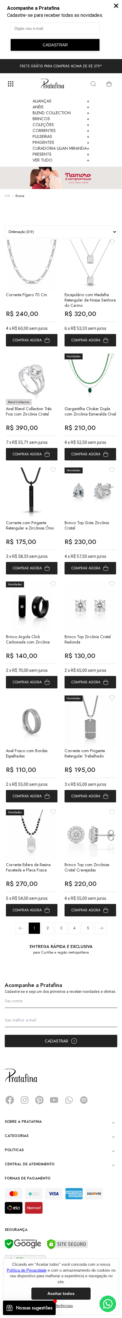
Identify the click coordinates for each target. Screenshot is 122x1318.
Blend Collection (61, 113)
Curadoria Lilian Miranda (61, 148)
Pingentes (61, 142)
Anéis (61, 107)
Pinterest (39, 1100)
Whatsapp (69, 1100)
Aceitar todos (61, 1293)
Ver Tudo (61, 160)
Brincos (61, 119)
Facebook (10, 1100)
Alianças (61, 101)
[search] (93, 84)
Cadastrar (56, 1041)
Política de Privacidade (26, 1270)
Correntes (61, 130)
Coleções (61, 125)
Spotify (84, 1100)
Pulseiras (61, 136)
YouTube (54, 1100)
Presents (61, 154)
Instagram (25, 1100)
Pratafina (52, 84)
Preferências (61, 1305)
